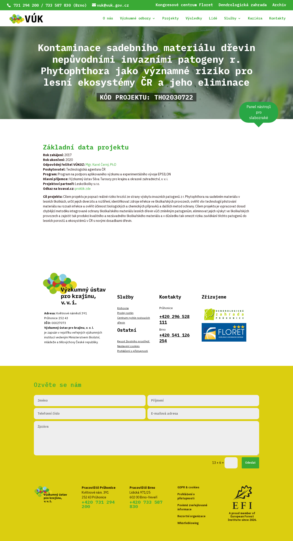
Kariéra (255, 18)
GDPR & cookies (188, 487)
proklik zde (83, 189)
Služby (230, 18)
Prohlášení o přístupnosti (132, 351)
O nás (108, 18)
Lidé (213, 18)
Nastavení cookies (128, 346)
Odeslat (250, 462)
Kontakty (277, 18)
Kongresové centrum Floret (184, 5)
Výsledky (194, 18)
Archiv (279, 5)
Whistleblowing (187, 523)
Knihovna (123, 308)
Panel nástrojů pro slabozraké (259, 112)
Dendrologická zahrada (243, 5)
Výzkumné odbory (135, 18)
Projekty (170, 18)
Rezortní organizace (191, 516)
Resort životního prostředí (133, 341)
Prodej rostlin (125, 313)
